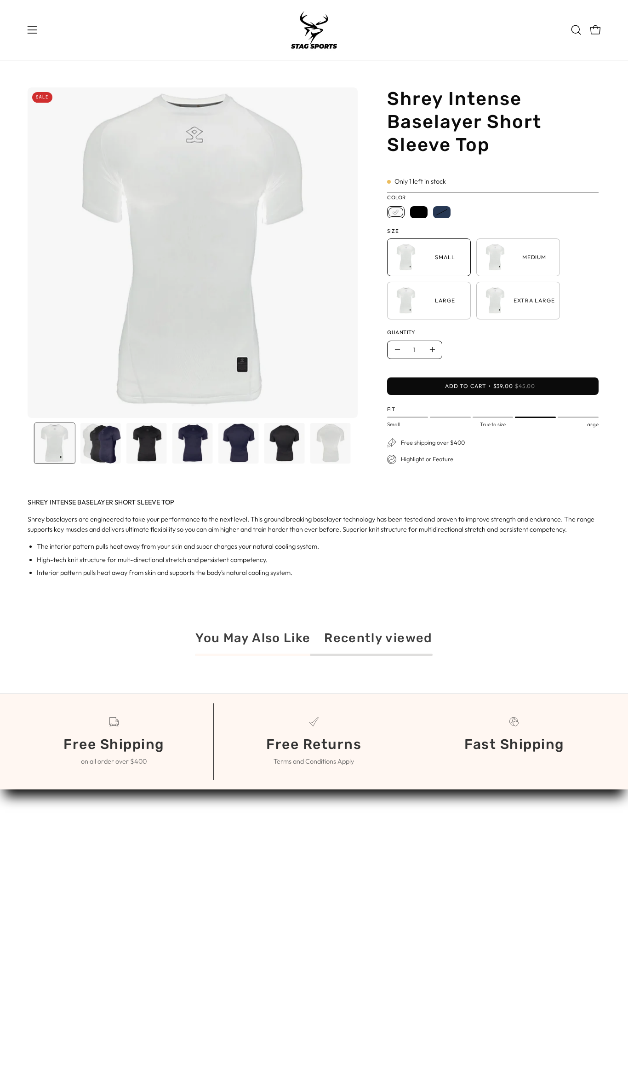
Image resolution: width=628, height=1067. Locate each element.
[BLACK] (419, 212)
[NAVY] (442, 212)
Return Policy (344, 878)
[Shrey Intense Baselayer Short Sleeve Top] (54, 443)
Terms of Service (350, 848)
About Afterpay (348, 863)
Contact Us (341, 833)
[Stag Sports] (314, 30)
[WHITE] (396, 212)
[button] (576, 30)
